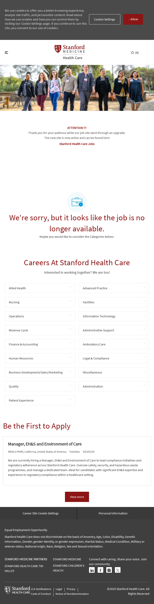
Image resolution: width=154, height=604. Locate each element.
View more (77, 497)
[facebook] (100, 570)
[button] (104, 19)
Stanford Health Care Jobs (77, 144)
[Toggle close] (6, 52)
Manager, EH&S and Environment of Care (45, 444)
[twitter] (118, 570)
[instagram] (109, 570)
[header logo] (70, 52)
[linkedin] (92, 570)
